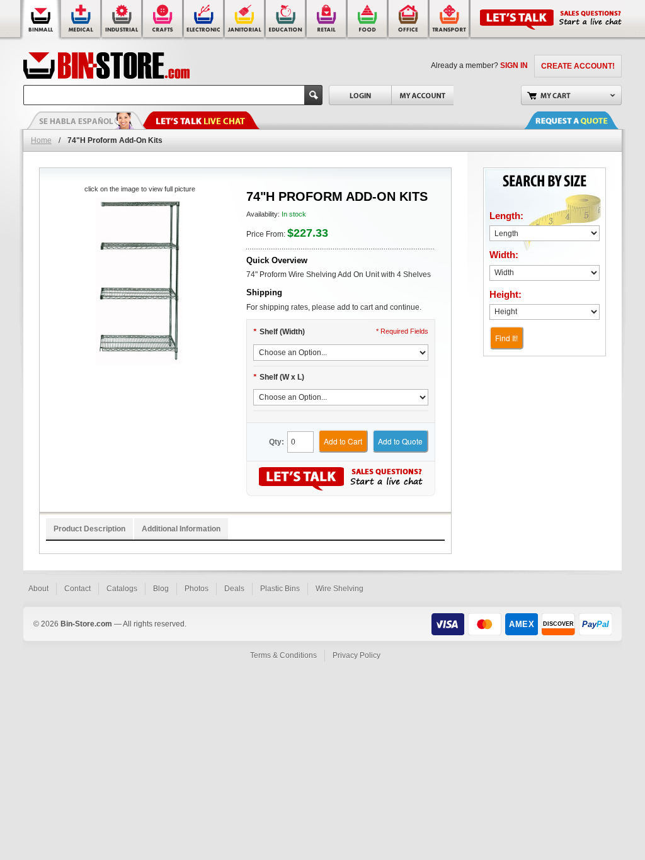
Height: (505, 294)
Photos (196, 588)
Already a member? (479, 65)
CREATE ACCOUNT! (578, 66)
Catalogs (121, 588)
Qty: (276, 442)
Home (41, 140)
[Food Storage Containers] (368, 20)
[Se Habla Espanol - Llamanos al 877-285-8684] (86, 120)
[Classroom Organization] (286, 20)
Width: (503, 254)
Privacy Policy (356, 655)
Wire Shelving (339, 588)
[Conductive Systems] (204, 20)
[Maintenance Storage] (245, 20)
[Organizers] (163, 20)
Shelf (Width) (279, 331)
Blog (161, 588)
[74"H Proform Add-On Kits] (139, 281)
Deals (234, 588)
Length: (506, 215)
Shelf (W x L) (278, 377)
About (38, 588)
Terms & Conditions (283, 655)
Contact (77, 588)
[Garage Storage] (409, 20)
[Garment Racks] (327, 20)
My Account (422, 95)
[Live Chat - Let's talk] (200, 120)
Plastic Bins (280, 588)
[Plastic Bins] (40, 20)
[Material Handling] (122, 20)
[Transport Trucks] (450, 20)
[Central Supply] (81, 20)
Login (360, 95)
